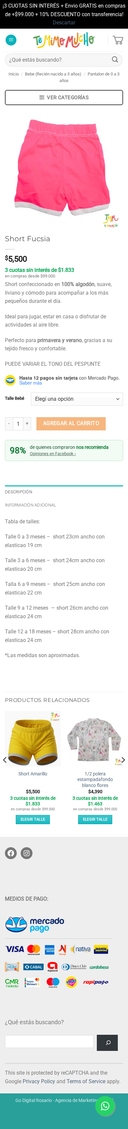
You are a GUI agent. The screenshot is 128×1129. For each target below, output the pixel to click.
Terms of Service (86, 1081)
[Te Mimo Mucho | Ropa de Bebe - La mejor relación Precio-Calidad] (64, 40)
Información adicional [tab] (30, 505)
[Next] (123, 773)
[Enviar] (115, 59)
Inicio (14, 74)
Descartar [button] (64, 22)
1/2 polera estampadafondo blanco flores (95, 779)
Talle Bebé (14, 398)
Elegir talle (33, 819)
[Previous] (5, 773)
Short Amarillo (32, 773)
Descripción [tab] (18, 491)
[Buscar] (107, 1043)
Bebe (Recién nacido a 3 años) (53, 74)
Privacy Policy (39, 1081)
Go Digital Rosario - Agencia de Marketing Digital (64, 1100)
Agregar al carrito (71, 423)
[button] (11, 40)
